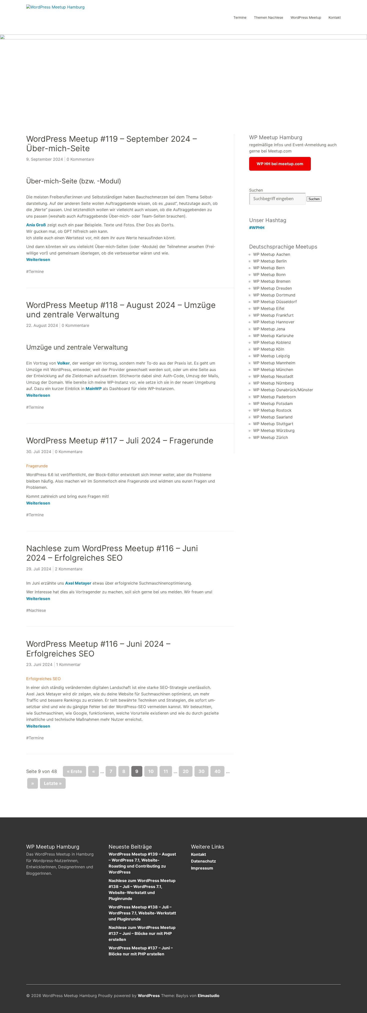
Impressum (202, 868)
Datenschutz (203, 861)
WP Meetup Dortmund (274, 294)
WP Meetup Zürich (270, 437)
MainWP (94, 388)
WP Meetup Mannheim (274, 362)
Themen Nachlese (268, 17)
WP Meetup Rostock (272, 410)
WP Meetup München (273, 369)
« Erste (74, 771)
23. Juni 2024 (39, 664)
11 (166, 771)
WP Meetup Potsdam (273, 403)
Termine (239, 17)
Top (335, 996)
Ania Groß (36, 224)
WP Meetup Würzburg (274, 430)
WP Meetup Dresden (272, 288)
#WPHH (256, 227)
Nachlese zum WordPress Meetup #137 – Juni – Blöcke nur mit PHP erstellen (142, 933)
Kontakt (335, 17)
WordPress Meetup (306, 17)
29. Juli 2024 (38, 568)
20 (185, 771)
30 (201, 771)
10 (151, 771)
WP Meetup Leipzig (271, 355)
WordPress (149, 995)
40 (217, 771)
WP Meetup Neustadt (273, 376)
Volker (63, 363)
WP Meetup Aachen (271, 254)
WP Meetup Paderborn (274, 396)
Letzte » (53, 783)
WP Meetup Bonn (269, 274)
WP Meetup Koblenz (272, 342)
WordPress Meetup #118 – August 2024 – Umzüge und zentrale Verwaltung (121, 309)
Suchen (256, 190)
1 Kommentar (68, 664)
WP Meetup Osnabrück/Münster (283, 389)
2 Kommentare (68, 568)
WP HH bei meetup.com (280, 163)
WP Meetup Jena (269, 328)
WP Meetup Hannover (273, 321)
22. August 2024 (42, 325)
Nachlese (37, 610)
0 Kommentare (80, 159)
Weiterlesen (38, 259)
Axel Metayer (78, 583)
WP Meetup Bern (269, 267)
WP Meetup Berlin (270, 260)
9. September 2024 (44, 159)
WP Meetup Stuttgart (273, 423)
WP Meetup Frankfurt (273, 315)
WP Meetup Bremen (271, 281)
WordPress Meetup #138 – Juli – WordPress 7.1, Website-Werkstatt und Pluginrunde (142, 912)
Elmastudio (208, 995)
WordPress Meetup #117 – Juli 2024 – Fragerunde (119, 440)
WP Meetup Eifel (268, 308)
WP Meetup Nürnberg (273, 382)
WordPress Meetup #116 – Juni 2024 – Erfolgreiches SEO (98, 648)
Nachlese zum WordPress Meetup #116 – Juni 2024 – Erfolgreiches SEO (112, 553)
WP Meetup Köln (268, 349)
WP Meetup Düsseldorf (275, 301)
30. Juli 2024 (38, 451)
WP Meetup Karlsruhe (273, 335)
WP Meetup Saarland (273, 416)
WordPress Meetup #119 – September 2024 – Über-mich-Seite (111, 143)
